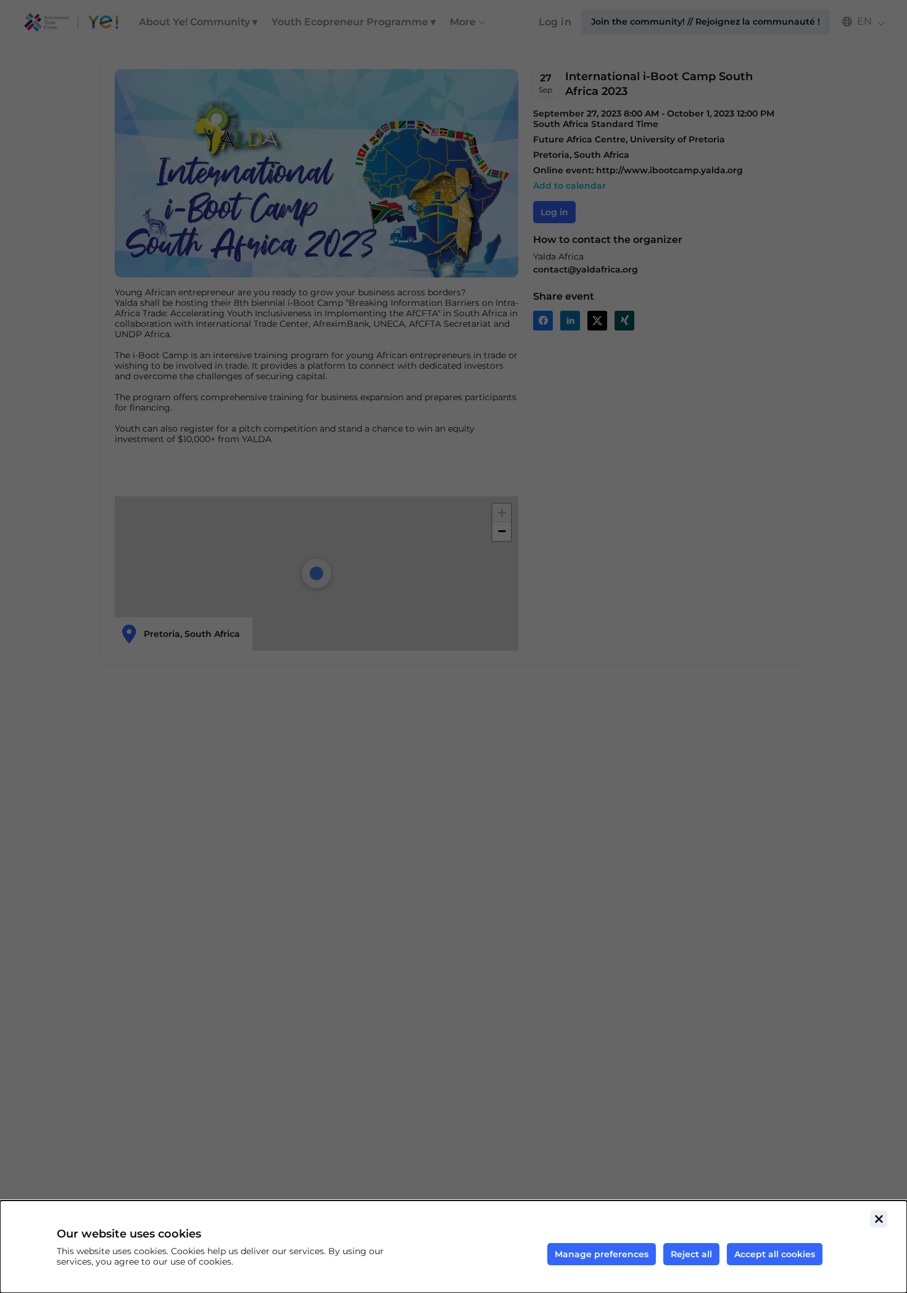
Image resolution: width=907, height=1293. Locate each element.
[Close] (878, 1219)
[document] (453, 1247)
